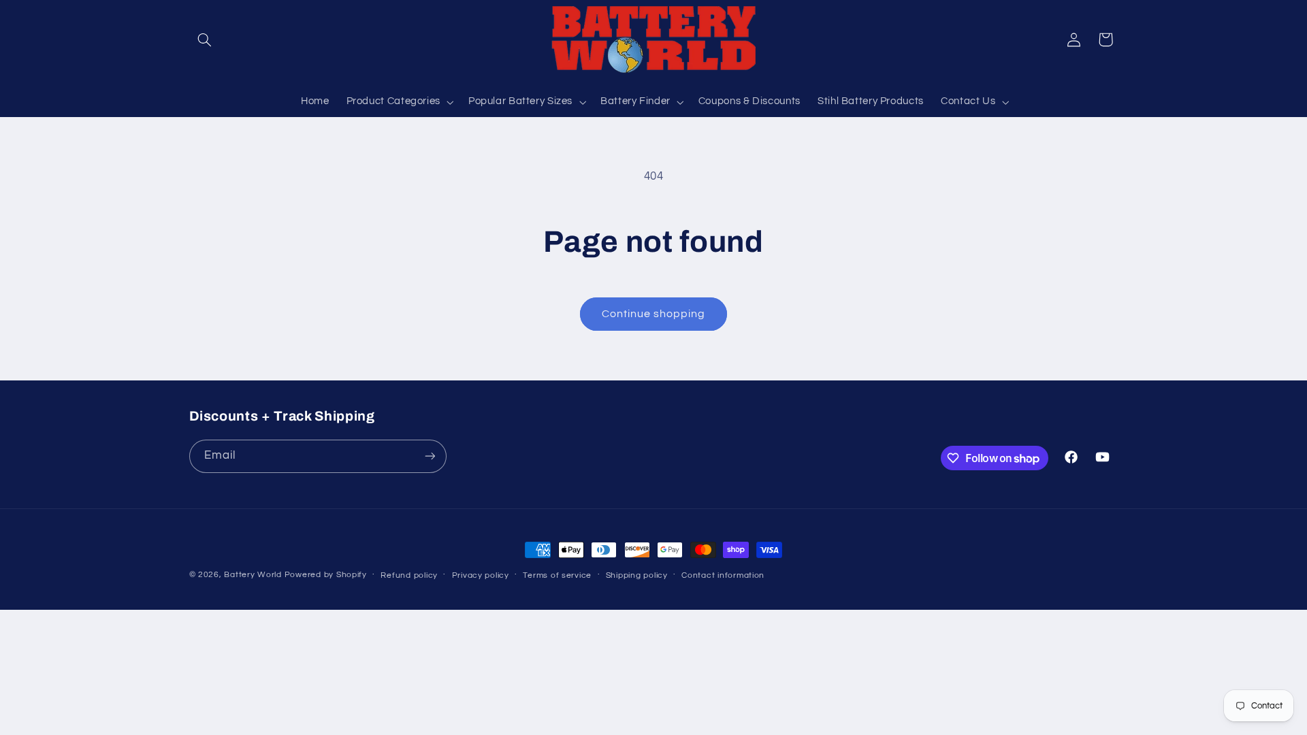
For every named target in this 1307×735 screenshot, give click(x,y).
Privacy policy (480, 575)
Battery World (253, 574)
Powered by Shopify (326, 574)
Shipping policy (637, 575)
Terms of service (557, 575)
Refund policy (409, 575)
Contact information (722, 575)
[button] (205, 39)
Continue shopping (654, 313)
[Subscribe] (429, 456)
